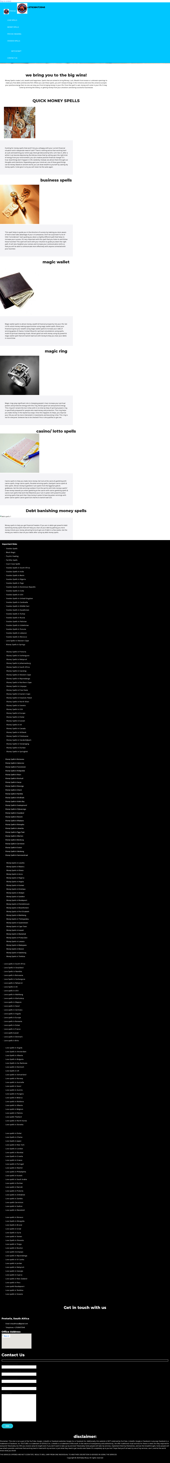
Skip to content (5, 1)
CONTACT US (12, 58)
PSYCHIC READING (14, 34)
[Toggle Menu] (53, 46)
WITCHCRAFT (16, 51)
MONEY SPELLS (13, 27)
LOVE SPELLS (12, 20)
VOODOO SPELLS (13, 41)
